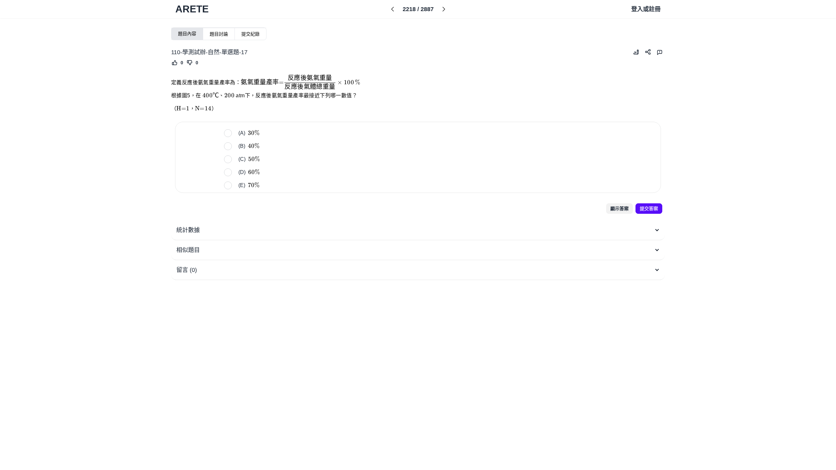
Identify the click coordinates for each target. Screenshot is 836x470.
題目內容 (187, 33)
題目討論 (219, 34)
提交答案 (649, 208)
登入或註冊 (646, 9)
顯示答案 (619, 208)
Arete (192, 9)
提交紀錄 (250, 34)
